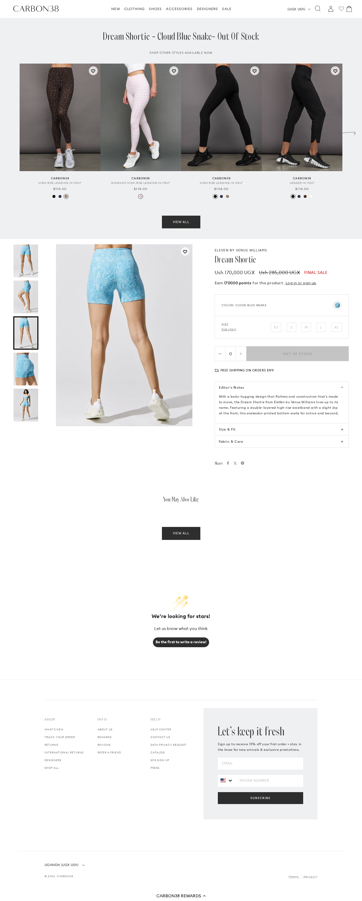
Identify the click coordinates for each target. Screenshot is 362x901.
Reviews (104, 745)
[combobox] (227, 780)
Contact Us (160, 737)
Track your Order (60, 737)
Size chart (229, 329)
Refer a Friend (109, 752)
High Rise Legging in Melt (59, 183)
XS (276, 327)
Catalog (158, 752)
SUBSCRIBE (260, 798)
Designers (53, 760)
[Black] (54, 196)
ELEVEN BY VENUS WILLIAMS (241, 250)
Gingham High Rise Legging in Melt (140, 183)
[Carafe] (305, 196)
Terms (293, 877)
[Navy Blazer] (60, 196)
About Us (105, 729)
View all (181, 222)
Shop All (52, 768)
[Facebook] (227, 463)
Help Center (161, 729)
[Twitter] (235, 463)
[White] (311, 196)
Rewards (105, 737)
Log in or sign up (300, 283)
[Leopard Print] (66, 196)
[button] (181, 895)
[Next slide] (349, 131)
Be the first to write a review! (181, 642)
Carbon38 (65, 876)
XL (336, 327)
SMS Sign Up (160, 760)
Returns (51, 745)
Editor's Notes (231, 387)
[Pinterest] (242, 463)
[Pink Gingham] (140, 196)
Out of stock (297, 354)
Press (155, 768)
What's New (54, 729)
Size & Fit (227, 429)
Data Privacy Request (169, 745)
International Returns (64, 752)
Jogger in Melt (302, 183)
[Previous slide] (13, 131)
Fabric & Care (231, 441)
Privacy (310, 877)
